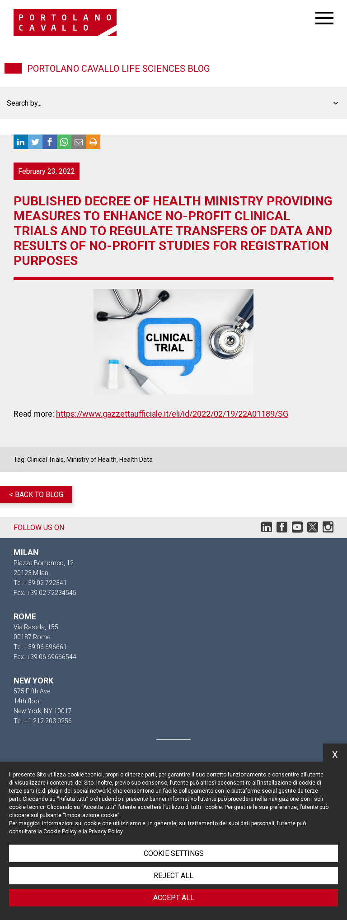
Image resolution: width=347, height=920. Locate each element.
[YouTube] (297, 529)
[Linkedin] (266, 529)
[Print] (93, 142)
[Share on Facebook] (49, 142)
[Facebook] (282, 529)
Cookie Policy (60, 831)
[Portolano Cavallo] (164, 22)
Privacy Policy (106, 831)
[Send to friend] (78, 142)
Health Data (136, 459)
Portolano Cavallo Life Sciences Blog (118, 68)
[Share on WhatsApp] (64, 142)
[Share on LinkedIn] (21, 142)
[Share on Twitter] (35, 142)
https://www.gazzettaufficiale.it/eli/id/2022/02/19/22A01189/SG (172, 413)
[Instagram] (328, 529)
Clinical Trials (45, 459)
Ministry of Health (91, 459)
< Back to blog (36, 494)
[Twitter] (312, 529)
